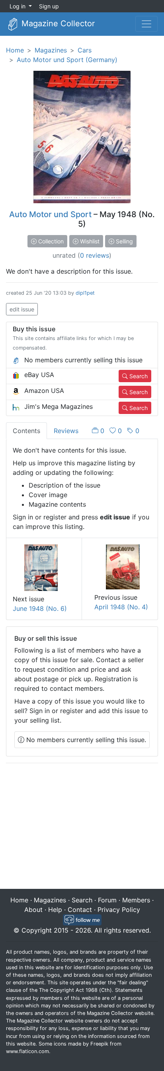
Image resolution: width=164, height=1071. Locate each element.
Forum (107, 900)
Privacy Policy (119, 910)
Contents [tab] (26, 431)
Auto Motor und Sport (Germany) (67, 60)
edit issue (22, 309)
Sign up (49, 6)
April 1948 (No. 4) (121, 607)
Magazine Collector (57, 23)
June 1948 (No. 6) (40, 608)
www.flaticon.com (27, 1051)
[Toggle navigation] (146, 24)
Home (15, 50)
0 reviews (94, 255)
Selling (123, 241)
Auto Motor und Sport (50, 214)
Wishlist (89, 241)
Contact (80, 910)
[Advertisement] (82, 826)
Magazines (51, 50)
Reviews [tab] (66, 431)
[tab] (115, 430)
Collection (50, 241)
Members (136, 900)
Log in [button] (18, 6)
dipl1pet (85, 293)
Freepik (99, 1044)
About (33, 910)
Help (55, 910)
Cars (85, 50)
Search (138, 376)
